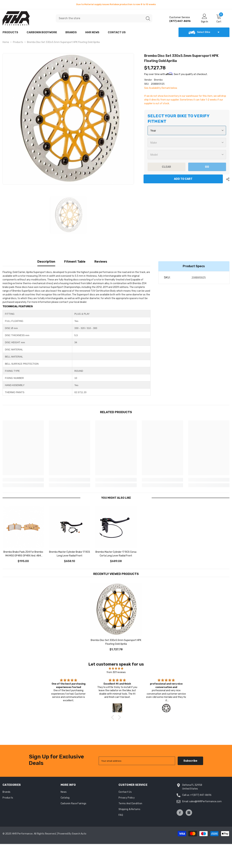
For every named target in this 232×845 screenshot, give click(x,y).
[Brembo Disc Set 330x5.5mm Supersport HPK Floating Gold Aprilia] (116, 609)
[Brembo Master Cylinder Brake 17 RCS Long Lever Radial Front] (69, 526)
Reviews (100, 261)
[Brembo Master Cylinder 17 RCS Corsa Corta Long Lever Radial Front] (116, 526)
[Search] (104, 18)
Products (18, 42)
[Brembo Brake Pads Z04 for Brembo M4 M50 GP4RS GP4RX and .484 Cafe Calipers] (23, 526)
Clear (166, 166)
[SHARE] (226, 179)
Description (46, 261)
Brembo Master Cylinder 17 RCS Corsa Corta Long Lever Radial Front (115, 553)
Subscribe (190, 760)
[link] (23, 480)
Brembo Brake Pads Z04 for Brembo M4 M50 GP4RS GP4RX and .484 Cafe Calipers (23, 554)
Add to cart (184, 178)
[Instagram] (189, 812)
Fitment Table (74, 261)
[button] (113, 717)
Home (6, 42)
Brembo (158, 79)
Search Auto (79, 833)
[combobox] (100, 18)
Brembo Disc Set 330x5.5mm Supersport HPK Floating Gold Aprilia (116, 642)
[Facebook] (180, 812)
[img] (116, 669)
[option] (116, 4)
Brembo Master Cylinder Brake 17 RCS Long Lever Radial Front (69, 553)
